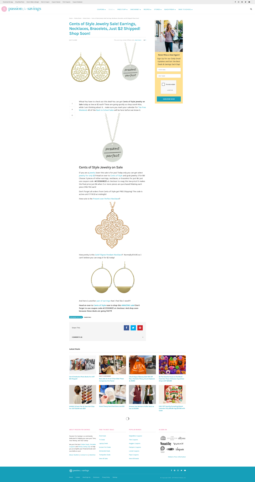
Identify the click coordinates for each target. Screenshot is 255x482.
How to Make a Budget (33, 2)
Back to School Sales (105, 110)
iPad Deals (102, 436)
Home (71, 18)
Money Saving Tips (84, 447)
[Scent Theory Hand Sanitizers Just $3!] (112, 394)
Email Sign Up (86, 477)
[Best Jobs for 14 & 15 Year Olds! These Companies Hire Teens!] (112, 364)
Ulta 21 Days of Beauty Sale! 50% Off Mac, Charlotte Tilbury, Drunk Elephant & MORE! (142, 379)
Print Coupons (66, 2)
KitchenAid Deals (104, 451)
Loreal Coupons (134, 451)
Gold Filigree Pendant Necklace (108, 255)
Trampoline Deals (104, 455)
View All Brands (134, 458)
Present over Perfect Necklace (105, 198)
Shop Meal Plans (19, 2)
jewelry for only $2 (87, 175)
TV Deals (102, 440)
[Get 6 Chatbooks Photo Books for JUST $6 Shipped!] (82, 364)
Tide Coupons (133, 440)
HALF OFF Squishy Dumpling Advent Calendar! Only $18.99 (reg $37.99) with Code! (172, 408)
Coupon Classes (56, 2)
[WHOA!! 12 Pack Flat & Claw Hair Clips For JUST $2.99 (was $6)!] (82, 394)
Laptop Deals (103, 443)
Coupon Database (77, 2)
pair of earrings (103, 301)
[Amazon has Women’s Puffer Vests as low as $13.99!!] (142, 394)
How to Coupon (45, 2)
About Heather (74, 455)
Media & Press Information (177, 457)
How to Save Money (105, 376)
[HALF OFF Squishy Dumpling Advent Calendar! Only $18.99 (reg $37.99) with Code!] (172, 394)
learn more (138, 40)
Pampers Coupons (135, 447)
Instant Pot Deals (105, 447)
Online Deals (77, 18)
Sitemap (115, 477)
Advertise (92, 455)
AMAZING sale (128, 305)
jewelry (92, 172)
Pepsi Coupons (134, 455)
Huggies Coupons (134, 443)
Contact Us (84, 455)
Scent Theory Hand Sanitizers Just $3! (111, 406)
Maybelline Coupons (135, 436)
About (71, 477)
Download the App (8, 2)
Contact (78, 477)
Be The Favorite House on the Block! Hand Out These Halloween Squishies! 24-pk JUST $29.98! (171, 379)
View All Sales (103, 458)
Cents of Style (116, 175)
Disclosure (96, 477)
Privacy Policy (106, 477)
